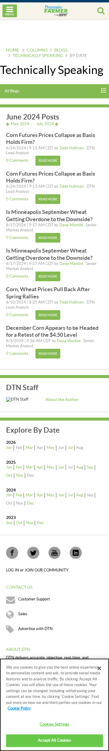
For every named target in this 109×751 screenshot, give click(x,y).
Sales (22, 614)
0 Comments (17, 160)
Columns (37, 50)
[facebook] (12, 553)
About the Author (62, 400)
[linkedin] (76, 553)
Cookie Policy (19, 708)
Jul (70, 448)
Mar (29, 448)
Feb (19, 467)
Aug (79, 467)
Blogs (60, 50)
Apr (40, 467)
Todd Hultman (72, 148)
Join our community (46, 570)
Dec (30, 503)
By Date (78, 56)
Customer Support (34, 599)
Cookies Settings (54, 724)
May (50, 448)
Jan (9, 448)
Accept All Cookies (54, 740)
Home (12, 50)
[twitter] (33, 553)
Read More (47, 160)
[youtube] (54, 553)
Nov (19, 475)
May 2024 (19, 124)
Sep (90, 467)
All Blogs (12, 91)
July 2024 (45, 124)
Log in (13, 570)
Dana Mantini (71, 225)
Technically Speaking (38, 56)
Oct (9, 475)
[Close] (99, 668)
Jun (61, 467)
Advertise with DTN (35, 629)
